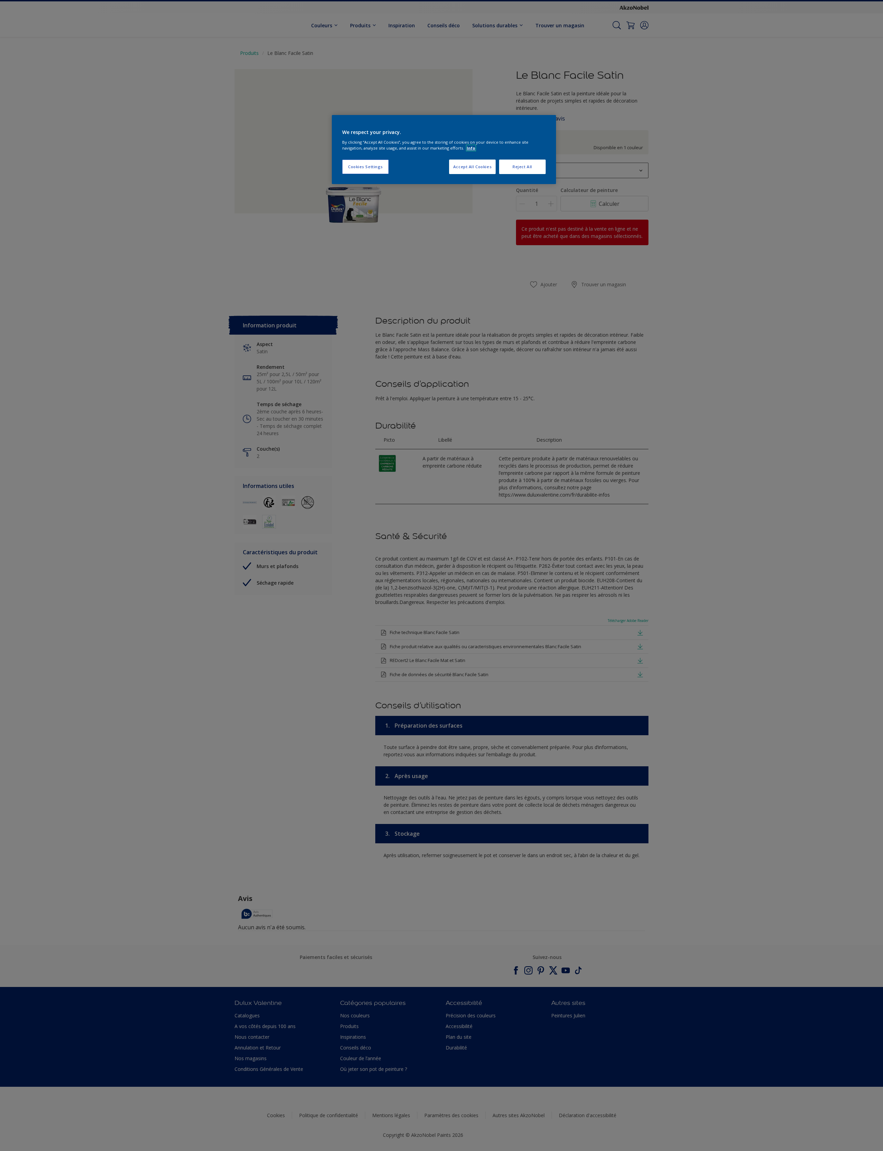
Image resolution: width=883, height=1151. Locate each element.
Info (471, 148)
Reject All (522, 166)
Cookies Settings (365, 166)
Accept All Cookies (472, 166)
